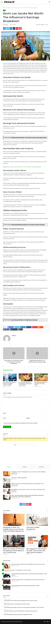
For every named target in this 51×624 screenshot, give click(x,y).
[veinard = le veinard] (9, 2)
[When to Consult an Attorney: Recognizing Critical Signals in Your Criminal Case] (6, 485)
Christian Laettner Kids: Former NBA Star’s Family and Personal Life (27, 579)
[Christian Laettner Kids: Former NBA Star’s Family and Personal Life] (6, 581)
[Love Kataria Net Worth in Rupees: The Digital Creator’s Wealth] (10, 377)
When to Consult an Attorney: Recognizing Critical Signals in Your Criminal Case (13, 550)
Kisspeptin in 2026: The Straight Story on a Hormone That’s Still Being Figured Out (13, 529)
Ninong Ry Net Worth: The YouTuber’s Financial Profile (40, 384)
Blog (8, 7)
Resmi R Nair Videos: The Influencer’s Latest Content (18, 570)
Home (5, 7)
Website (28, 418)
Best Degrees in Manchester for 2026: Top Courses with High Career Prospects (36, 550)
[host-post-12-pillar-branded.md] (6, 479)
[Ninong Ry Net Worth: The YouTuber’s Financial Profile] (41, 377)
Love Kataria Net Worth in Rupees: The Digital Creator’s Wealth (9, 384)
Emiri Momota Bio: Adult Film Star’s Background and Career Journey (28, 564)
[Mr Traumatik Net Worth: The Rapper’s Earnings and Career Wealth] (25, 377)
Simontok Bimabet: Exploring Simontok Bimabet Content (25, 585)
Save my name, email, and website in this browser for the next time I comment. (21, 423)
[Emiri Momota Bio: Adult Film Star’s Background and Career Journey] (6, 566)
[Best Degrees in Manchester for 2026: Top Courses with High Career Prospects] (6, 491)
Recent (8, 467)
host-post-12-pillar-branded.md (19, 477)
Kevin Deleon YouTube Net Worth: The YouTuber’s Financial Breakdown (24, 166)
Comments (41, 467)
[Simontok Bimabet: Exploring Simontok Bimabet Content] (6, 587)
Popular (24, 467)
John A (6, 24)
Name (4, 413)
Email (4, 418)
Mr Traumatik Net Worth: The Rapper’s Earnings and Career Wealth (25, 384)
